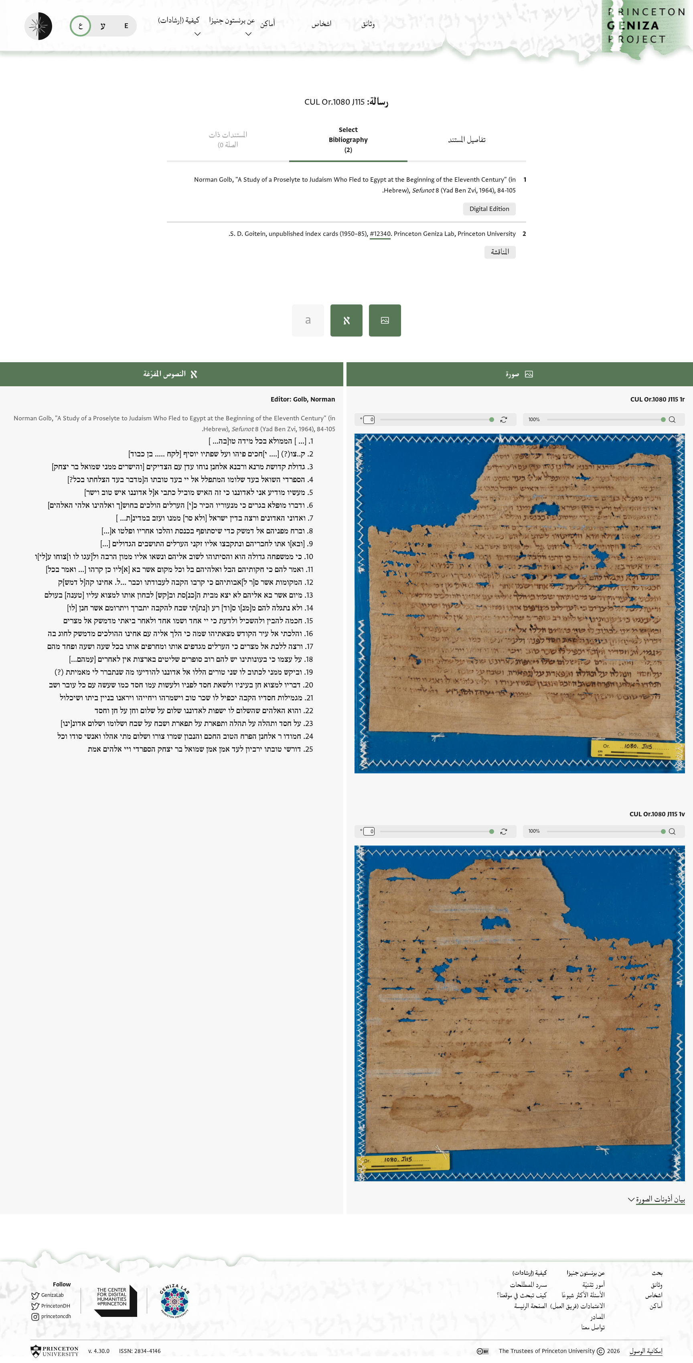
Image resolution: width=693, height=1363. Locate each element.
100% (534, 419)
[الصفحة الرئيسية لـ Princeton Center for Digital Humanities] (109, 1301)
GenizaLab (52, 1295)
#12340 (380, 234)
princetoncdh (56, 1316)
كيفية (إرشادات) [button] (179, 20)
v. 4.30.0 (98, 1351)
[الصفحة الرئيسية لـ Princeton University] (54, 1351)
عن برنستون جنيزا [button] (232, 20)
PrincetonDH (55, 1306)
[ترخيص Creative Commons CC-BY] (482, 1351)
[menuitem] (384, 28)
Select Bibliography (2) (348, 140)
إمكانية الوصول (646, 1351)
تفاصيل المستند (467, 140)
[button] (647, 30)
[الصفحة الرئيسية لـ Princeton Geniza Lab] (168, 1301)
